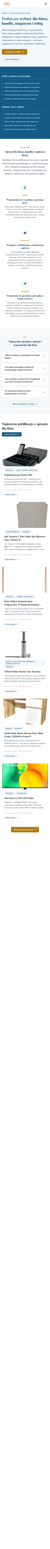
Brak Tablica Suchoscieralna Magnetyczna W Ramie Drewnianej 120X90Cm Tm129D (21, 604)
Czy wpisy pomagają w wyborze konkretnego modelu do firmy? (19, 368)
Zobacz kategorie (12, 59)
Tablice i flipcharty (25, 597)
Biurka (9, 728)
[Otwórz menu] (45, 3)
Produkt (9, 470)
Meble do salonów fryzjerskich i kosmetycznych (20, 662)
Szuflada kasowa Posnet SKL (18, 475)
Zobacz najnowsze (10, 434)
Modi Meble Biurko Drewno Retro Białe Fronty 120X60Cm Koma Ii (23, 735)
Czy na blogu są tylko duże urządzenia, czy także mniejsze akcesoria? (22, 380)
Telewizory (22, 793)
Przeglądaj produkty (13, 52)
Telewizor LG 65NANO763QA (19, 798)
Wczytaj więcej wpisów (23, 830)
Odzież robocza (13, 532)
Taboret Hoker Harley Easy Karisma (22, 671)
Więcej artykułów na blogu (23, 404)
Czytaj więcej (9, 494)
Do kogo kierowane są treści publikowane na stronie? (18, 392)
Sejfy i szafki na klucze (27, 470)
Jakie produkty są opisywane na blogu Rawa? (22, 356)
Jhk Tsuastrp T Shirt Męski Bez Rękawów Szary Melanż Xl (24, 538)
